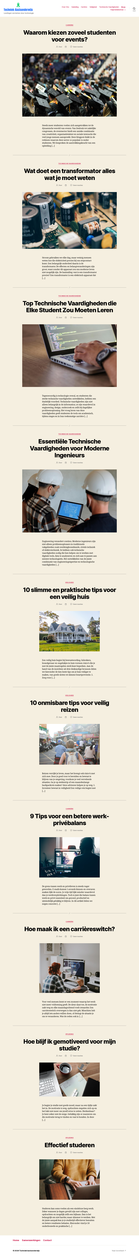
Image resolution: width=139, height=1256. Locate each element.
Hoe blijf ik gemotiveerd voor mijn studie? (69, 1045)
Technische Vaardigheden (109, 7)
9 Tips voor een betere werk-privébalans (69, 819)
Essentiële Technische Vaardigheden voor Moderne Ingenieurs (69, 448)
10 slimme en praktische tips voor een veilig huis (69, 593)
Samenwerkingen (31, 1240)
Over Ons (65, 7)
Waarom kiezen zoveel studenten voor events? (69, 36)
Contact (47, 1240)
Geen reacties (78, 47)
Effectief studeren (69, 1145)
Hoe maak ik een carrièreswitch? (69, 929)
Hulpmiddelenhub (117, 10)
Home (16, 1240)
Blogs (123, 7)
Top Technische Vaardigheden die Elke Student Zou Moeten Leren (69, 307)
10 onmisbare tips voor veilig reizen (69, 706)
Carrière (84, 7)
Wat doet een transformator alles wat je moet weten (69, 174)
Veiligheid (93, 7)
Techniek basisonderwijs (29, 1251)
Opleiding (75, 7)
